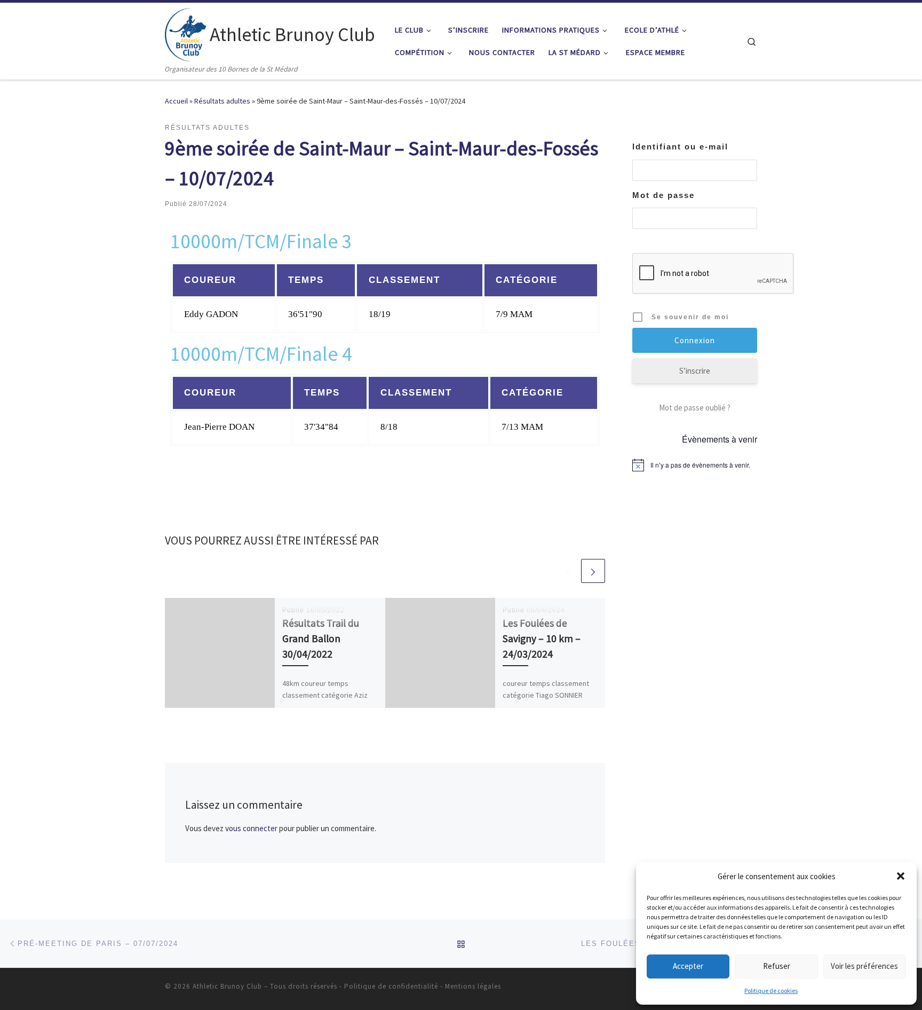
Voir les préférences (864, 966)
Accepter (688, 966)
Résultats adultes (222, 101)
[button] (900, 876)
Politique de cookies (771, 991)
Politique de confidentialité (391, 986)
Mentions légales (473, 986)
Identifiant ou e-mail (680, 146)
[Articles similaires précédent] (567, 571)
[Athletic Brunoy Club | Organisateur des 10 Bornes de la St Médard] (185, 33)
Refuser (776, 966)
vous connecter (251, 828)
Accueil (176, 101)
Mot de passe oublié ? (694, 408)
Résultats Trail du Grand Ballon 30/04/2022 (320, 638)
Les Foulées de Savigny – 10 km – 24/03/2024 (542, 638)
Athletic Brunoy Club (227, 986)
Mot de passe (663, 195)
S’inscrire (694, 371)
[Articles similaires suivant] (593, 571)
